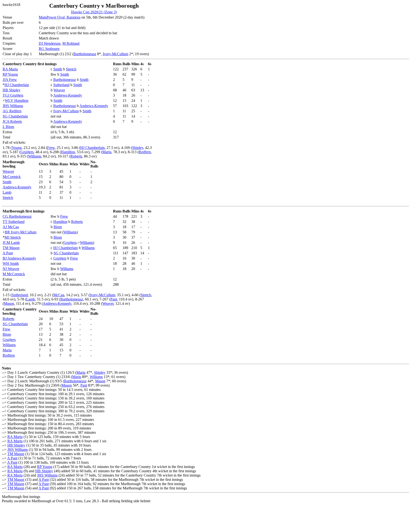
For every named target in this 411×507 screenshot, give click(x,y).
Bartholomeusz (84, 54)
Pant (113, 299)
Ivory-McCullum (115, 54)
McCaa (58, 295)
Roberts (76, 156)
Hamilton (68, 152)
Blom (58, 227)
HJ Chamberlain (17, 85)
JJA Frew (10, 80)
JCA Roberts (12, 121)
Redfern (145, 152)
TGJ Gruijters (13, 95)
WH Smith (11, 263)
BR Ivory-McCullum (20, 232)
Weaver (59, 90)
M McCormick (14, 274)
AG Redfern (12, 111)
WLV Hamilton (16, 100)
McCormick (12, 177)
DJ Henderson (49, 43)
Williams (34, 156)
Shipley (137, 148)
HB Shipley (11, 90)
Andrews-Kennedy (67, 95)
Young (17, 148)
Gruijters (27, 152)
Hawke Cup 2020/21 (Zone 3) (94, 12)
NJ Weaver (11, 269)
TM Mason (11, 248)
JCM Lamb (11, 243)
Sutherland (61, 85)
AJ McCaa (11, 227)
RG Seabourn (49, 49)
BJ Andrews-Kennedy (19, 258)
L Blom (8, 127)
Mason (9, 303)
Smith (57, 69)
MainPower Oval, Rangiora (59, 17)
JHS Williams (13, 106)
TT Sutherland (13, 222)
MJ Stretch (13, 237)
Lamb (7, 192)
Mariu (106, 152)
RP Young (10, 74)
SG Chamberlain (15, 116)
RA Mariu (10, 69)
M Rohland (70, 43)
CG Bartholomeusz (17, 216)
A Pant (8, 253)
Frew (51, 148)
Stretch (71, 69)
